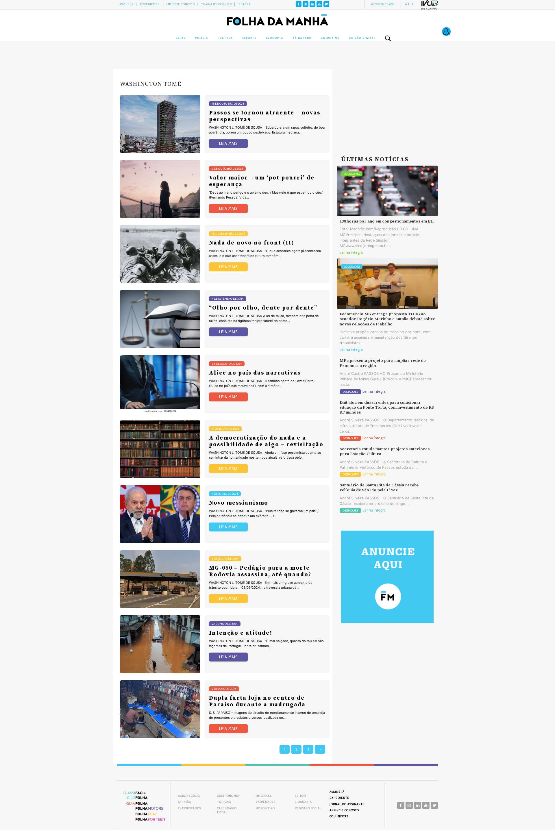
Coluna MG (330, 37)
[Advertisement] (387, 105)
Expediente (150, 4)
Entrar (244, 4)
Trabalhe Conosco (216, 4)
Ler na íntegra (351, 252)
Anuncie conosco (180, 4)
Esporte (249, 37)
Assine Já (126, 4)
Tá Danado (302, 37)
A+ (407, 4)
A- (413, 4)
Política (225, 37)
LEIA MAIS (228, 143)
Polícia (201, 37)
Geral (181, 37)
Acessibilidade (382, 4)
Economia (274, 37)
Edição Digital (362, 37)
